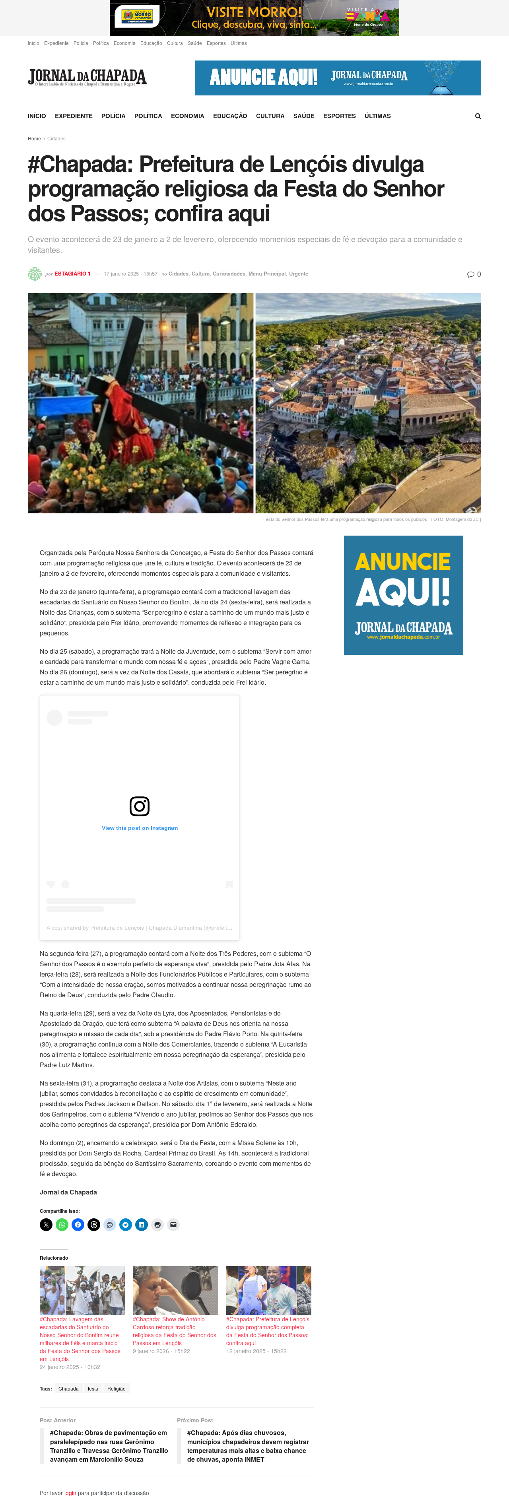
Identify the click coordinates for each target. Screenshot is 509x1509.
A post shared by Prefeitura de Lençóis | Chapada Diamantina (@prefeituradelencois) (154, 927)
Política (101, 42)
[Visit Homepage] (87, 78)
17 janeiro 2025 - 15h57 (130, 273)
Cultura (175, 42)
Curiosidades (229, 273)
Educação (151, 42)
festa (93, 1388)
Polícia (81, 42)
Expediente (56, 42)
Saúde (195, 42)
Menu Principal (267, 273)
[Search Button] (478, 116)
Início (33, 42)
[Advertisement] (412, 989)
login (70, 1493)
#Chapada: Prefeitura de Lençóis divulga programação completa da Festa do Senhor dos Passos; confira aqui (267, 1331)
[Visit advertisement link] (254, 18)
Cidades (56, 138)
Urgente (298, 273)
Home (34, 138)
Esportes (216, 42)
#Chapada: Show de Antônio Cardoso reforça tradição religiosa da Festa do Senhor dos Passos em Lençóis (174, 1331)
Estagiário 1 (72, 273)
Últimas (239, 42)
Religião (116, 1388)
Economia (125, 42)
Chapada (68, 1388)
